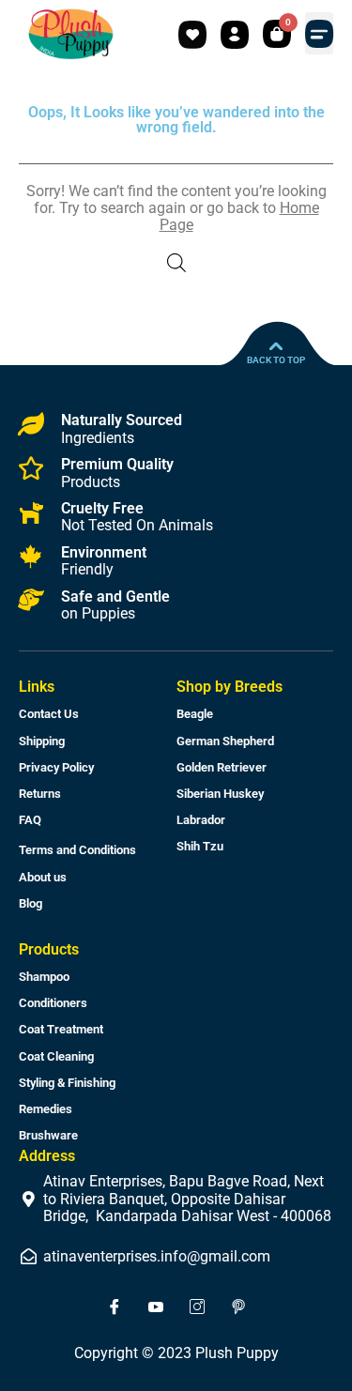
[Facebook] (114, 1307)
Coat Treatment (61, 1029)
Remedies (45, 1109)
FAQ (30, 820)
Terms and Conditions (77, 850)
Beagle (194, 714)
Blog (30, 903)
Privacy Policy (56, 767)
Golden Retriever (221, 767)
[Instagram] (197, 1307)
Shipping (42, 741)
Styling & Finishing (67, 1083)
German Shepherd (225, 741)
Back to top (276, 360)
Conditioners (53, 1003)
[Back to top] (276, 346)
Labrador (200, 820)
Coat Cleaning (56, 1056)
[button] (319, 33)
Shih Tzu (199, 846)
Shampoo (44, 977)
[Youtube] (156, 1307)
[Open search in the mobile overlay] (176, 262)
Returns (40, 794)
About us (43, 877)
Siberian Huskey (220, 794)
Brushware (48, 1135)
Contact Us (49, 714)
